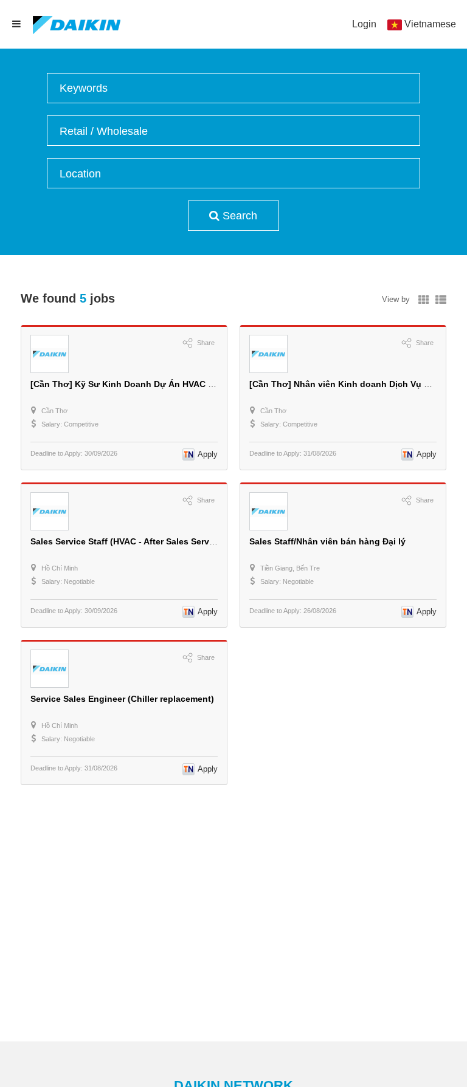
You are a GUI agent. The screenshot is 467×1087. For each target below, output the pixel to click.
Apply (208, 454)
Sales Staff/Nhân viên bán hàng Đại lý (327, 541)
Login (364, 24)
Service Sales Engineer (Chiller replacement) (122, 699)
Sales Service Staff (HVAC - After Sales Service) (127, 541)
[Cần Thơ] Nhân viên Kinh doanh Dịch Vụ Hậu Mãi (353, 384)
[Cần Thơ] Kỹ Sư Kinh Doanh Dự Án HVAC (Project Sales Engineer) (169, 384)
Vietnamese (430, 24)
